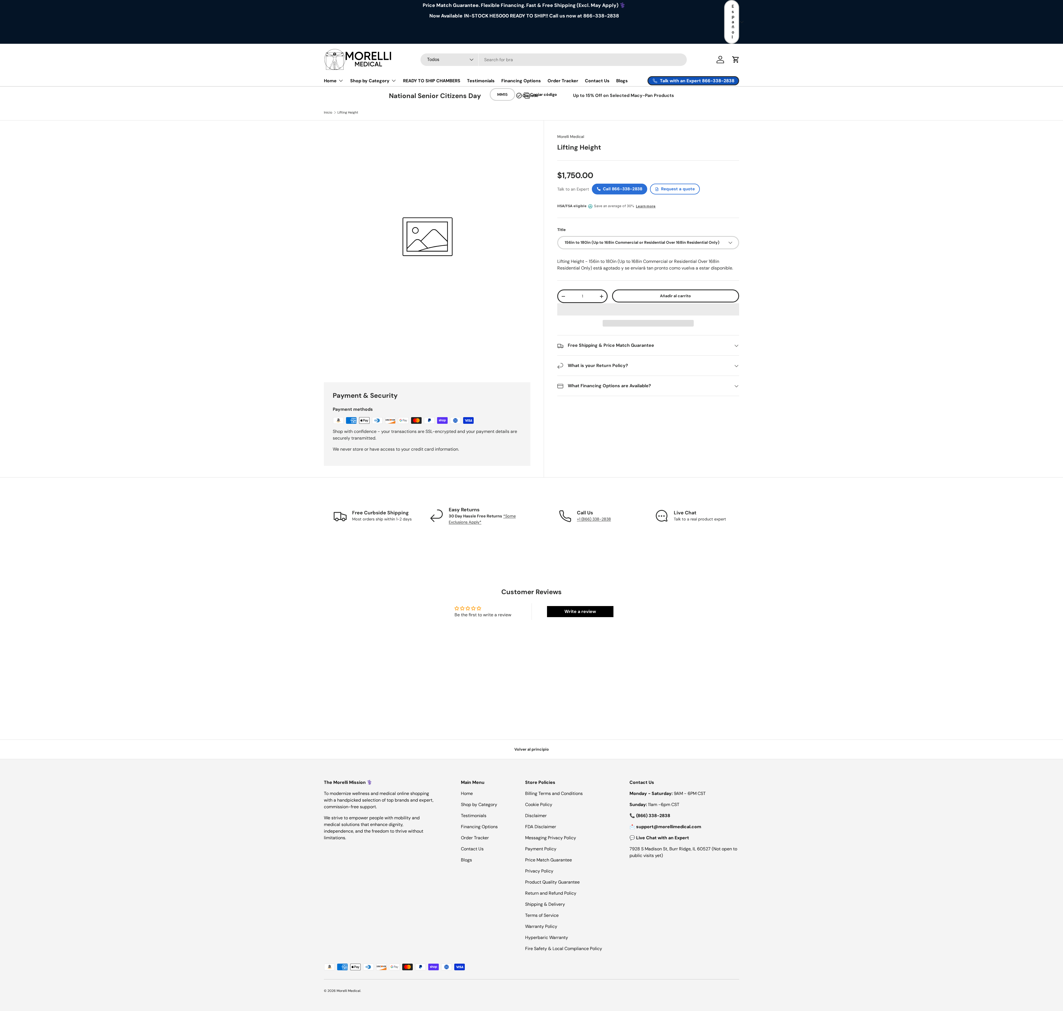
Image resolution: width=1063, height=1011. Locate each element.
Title (561, 229)
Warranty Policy (541, 926)
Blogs (622, 81)
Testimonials (481, 81)
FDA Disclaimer (540, 827)
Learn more (646, 206)
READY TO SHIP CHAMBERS (431, 81)
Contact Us (597, 81)
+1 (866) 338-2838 (594, 519)
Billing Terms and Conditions (554, 793)
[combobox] (553, 59)
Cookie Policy (538, 804)
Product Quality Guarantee (552, 882)
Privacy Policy (539, 871)
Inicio (328, 112)
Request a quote (678, 189)
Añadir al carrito (675, 295)
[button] (648, 309)
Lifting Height (347, 112)
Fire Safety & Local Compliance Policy (563, 948)
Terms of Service (542, 915)
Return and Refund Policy (550, 893)
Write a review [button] (580, 611)
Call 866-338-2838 (622, 189)
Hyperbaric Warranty (546, 937)
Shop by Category (369, 81)
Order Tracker (563, 81)
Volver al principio (531, 749)
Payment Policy (540, 849)
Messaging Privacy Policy (550, 838)
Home (330, 81)
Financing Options (521, 81)
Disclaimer (536, 815)
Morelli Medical (570, 136)
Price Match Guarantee (548, 860)
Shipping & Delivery (545, 904)
